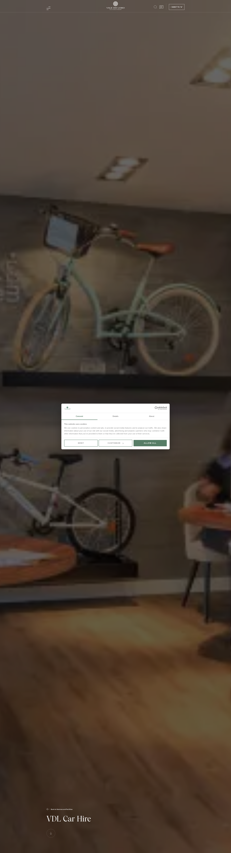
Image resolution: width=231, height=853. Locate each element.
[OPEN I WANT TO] (181, 7)
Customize (114, 443)
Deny (81, 443)
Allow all (150, 443)
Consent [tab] (79, 416)
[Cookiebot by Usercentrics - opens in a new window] (156, 408)
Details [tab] (116, 416)
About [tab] (151, 416)
